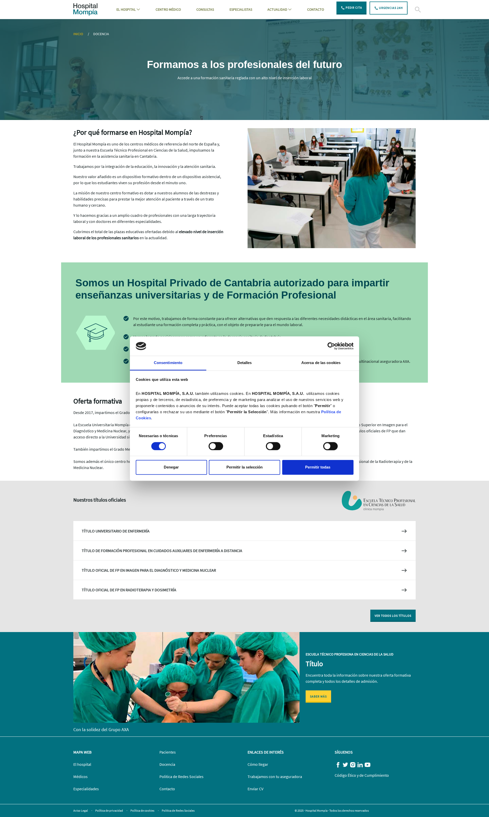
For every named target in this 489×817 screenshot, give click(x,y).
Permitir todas (317, 467)
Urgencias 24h (390, 8)
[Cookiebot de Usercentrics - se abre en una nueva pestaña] (331, 346)
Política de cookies (142, 810)
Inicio (78, 34)
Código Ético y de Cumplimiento (362, 775)
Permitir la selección (244, 467)
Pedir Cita (353, 7)
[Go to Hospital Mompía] (85, 8)
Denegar (171, 467)
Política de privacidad (109, 810)
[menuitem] (128, 9)
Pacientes (167, 752)
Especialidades (86, 788)
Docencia (167, 764)
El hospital (82, 764)
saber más (318, 696)
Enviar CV (255, 788)
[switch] (216, 446)
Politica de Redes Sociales (181, 776)
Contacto (167, 788)
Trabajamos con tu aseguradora (275, 776)
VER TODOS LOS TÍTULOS (393, 616)
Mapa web (82, 752)
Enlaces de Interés (266, 752)
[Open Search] (412, 10)
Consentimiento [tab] (168, 363)
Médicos (80, 776)
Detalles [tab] (244, 363)
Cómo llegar (258, 764)
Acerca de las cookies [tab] (321, 363)
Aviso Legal (80, 810)
